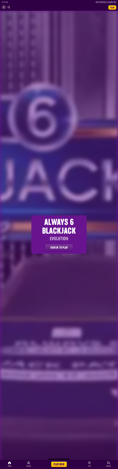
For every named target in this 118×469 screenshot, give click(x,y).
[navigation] (4, 7)
